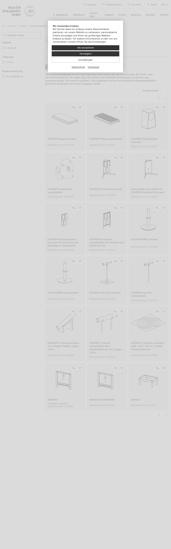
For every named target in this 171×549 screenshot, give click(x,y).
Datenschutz (78, 67)
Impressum (93, 67)
